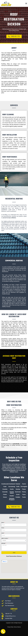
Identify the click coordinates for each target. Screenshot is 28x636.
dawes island (12, 492)
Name (2, 522)
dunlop (18, 489)
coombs (4, 489)
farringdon (24, 486)
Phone (2, 527)
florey (24, 492)
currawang (11, 486)
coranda (4, 492)
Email (2, 533)
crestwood (11, 484)
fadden (18, 497)
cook (4, 486)
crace (5, 497)
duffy (18, 486)
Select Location (4, 538)
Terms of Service (17, 627)
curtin (12, 489)
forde (24, 497)
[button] (26, 3)
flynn (24, 494)
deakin (12, 495)
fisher (24, 489)
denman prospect (11, 499)
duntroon (18, 492)
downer (18, 484)
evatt (18, 494)
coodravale (4, 484)
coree (5, 494)
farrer (24, 484)
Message (3, 543)
